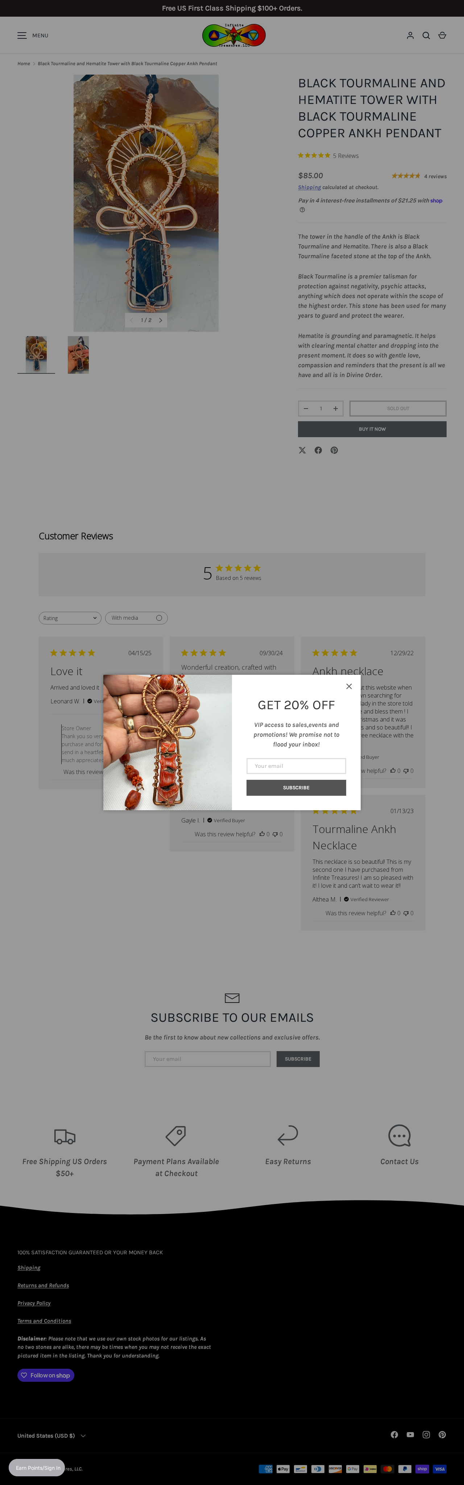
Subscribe (296, 788)
